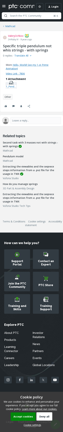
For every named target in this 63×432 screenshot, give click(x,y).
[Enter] (6, 15)
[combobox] (31, 15)
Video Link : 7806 (15, 73)
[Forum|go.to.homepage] (19, 6)
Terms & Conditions (14, 221)
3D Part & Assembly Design (18, 188)
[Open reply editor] (31, 120)
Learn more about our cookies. (39, 409)
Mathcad (10, 26)
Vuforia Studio (11, 178)
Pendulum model (13, 156)
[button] (4, 7)
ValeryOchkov (15, 35)
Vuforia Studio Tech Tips (16, 206)
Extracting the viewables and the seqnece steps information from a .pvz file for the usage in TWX (28, 170)
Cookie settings (37, 221)
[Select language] (39, 6)
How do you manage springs (20, 184)
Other (8, 97)
